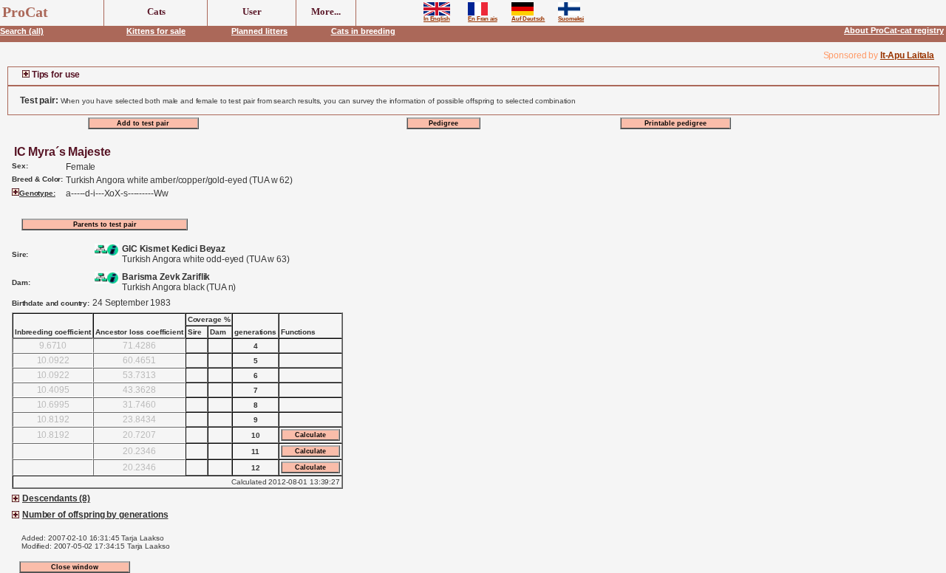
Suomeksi (571, 19)
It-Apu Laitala (907, 55)
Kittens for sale (156, 31)
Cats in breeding (363, 31)
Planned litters (259, 31)
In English (436, 19)
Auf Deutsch (528, 19)
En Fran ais (482, 19)
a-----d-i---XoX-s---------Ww (117, 193)
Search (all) (22, 31)
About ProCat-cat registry (894, 30)
